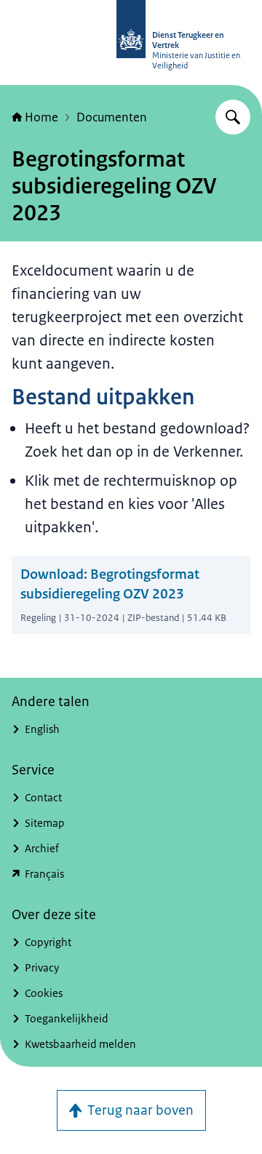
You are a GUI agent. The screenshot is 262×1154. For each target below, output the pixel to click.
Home (41, 117)
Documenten (111, 117)
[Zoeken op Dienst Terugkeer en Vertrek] (232, 117)
